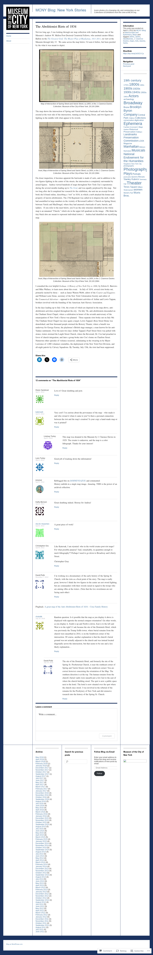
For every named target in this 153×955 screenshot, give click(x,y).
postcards (127, 177)
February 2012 (42, 915)
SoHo (125, 43)
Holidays (139, 132)
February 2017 (42, 789)
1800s (131, 37)
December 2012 (42, 894)
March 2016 (40, 812)
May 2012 (40, 908)
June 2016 (40, 806)
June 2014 (40, 856)
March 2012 (40, 913)
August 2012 (41, 902)
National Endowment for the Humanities (134, 157)
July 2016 (39, 803)
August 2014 (41, 852)
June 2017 (40, 780)
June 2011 (40, 932)
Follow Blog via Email (104, 751)
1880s (142, 85)
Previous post (128, 64)
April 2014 (40, 860)
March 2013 (40, 887)
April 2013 (40, 885)
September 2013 (42, 875)
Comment (107, 736)
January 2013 (41, 892)
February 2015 (42, 839)
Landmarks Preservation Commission (131, 137)
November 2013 (42, 871)
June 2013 (40, 881)
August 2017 (41, 776)
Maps (135, 35)
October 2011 (41, 923)
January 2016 (41, 816)
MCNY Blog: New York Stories (61, 9)
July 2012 (39, 904)
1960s (126, 96)
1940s (136, 92)
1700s (126, 85)
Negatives (127, 164)
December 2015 (42, 818)
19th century (132, 80)
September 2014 (42, 850)
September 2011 (42, 925)
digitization (139, 120)
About (8, 41)
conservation (129, 120)
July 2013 (39, 879)
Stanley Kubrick (131, 179)
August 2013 (41, 877)
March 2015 (40, 837)
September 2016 (42, 799)
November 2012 (42, 896)
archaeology (129, 99)
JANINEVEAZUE (78, 480)
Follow (99, 773)
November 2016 (42, 795)
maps (132, 41)
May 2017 (40, 782)
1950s (143, 92)
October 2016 (41, 797)
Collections (140, 118)
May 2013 (40, 883)
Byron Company (130, 112)
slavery (142, 41)
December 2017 (42, 768)
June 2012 (40, 906)
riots (137, 41)
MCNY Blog (141, 30)
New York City (136, 164)
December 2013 (42, 869)
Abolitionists (128, 39)
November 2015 (42, 820)
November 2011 (42, 921)
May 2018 (40, 757)
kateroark (39, 412)
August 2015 (41, 827)
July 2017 (39, 778)
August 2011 (41, 927)
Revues (141, 177)
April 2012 (40, 911)
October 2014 (41, 848)
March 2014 (40, 862)
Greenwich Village (136, 127)
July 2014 (39, 854)
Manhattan (131, 146)
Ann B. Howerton (42, 524)
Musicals (138, 150)
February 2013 (42, 890)
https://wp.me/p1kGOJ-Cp (133, 53)
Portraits (137, 174)
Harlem (126, 129)
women (138, 189)
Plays (128, 173)
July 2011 (39, 929)
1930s (128, 92)
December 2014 (42, 843)
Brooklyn (135, 107)
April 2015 (40, 835)
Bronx (126, 107)
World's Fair (128, 193)
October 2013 (41, 873)
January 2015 (41, 841)
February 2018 (42, 764)
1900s (128, 88)
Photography (136, 169)
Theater (134, 182)
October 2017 (41, 772)
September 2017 (42, 774)
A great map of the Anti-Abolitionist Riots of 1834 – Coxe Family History (76, 606)
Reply (56, 395)
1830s (137, 37)
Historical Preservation (131, 130)
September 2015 (42, 824)
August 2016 (41, 801)
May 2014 (40, 858)
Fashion (126, 127)
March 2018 (40, 761)
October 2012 (41, 898)
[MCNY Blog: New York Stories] (17, 29)
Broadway (133, 102)
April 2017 (40, 785)
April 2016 (40, 810)
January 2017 (41, 791)
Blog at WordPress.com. (14, 944)
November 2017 (42, 770)
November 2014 (42, 845)
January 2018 (41, 766)
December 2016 (42, 793)
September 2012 (42, 900)
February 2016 (42, 814)
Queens (134, 177)
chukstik (39, 617)
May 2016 (40, 808)
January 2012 (41, 917)
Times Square (130, 187)
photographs (129, 166)
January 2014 (41, 866)
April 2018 (40, 759)
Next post (127, 66)
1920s (136, 88)
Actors (133, 96)
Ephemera (133, 123)
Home (8, 36)
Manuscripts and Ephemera (131, 33)
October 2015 (41, 822)
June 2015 (40, 831)
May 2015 (40, 833)
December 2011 (42, 919)
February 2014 (42, 864)
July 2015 (39, 829)
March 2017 (40, 787)
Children (132, 118)
